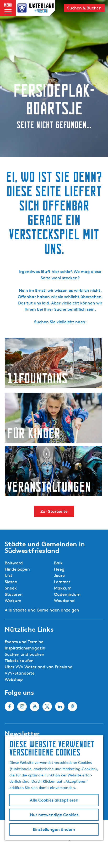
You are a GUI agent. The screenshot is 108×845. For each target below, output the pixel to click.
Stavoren (14, 594)
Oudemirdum (67, 594)
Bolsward (14, 562)
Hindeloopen (17, 569)
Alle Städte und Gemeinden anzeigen (42, 610)
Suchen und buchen (24, 654)
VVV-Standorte (20, 673)
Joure (59, 575)
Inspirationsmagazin (25, 648)
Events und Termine (24, 641)
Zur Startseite (54, 511)
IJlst (8, 575)
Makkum (63, 588)
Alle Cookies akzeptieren (54, 800)
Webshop (14, 679)
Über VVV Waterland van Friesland (39, 666)
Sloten (11, 581)
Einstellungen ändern (54, 829)
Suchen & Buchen (84, 7)
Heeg (59, 569)
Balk (58, 562)
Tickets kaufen (19, 660)
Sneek (11, 588)
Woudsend (64, 600)
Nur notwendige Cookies (54, 814)
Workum (13, 600)
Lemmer (62, 581)
